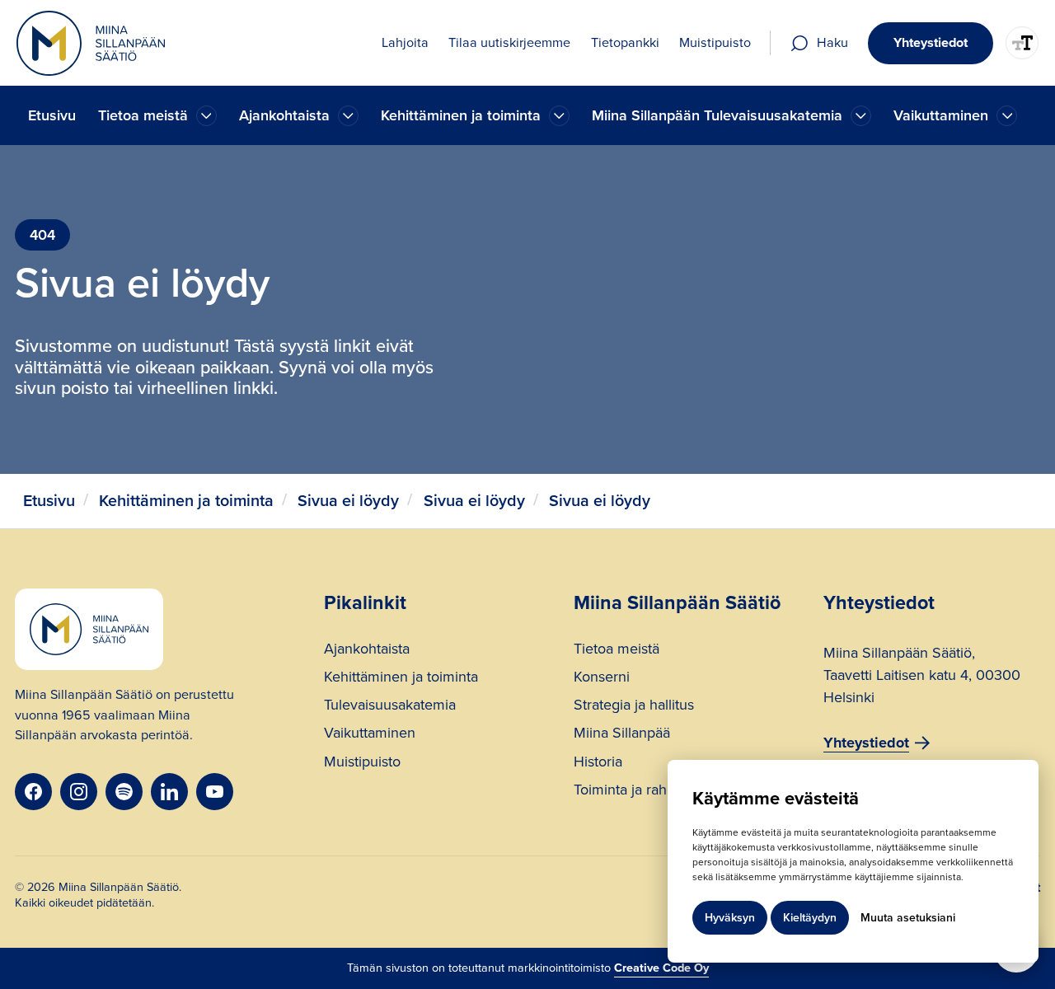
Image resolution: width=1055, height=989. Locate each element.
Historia (598, 763)
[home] (90, 43)
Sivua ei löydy (348, 501)
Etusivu (52, 115)
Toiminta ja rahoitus (635, 791)
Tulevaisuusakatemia (390, 706)
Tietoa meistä (616, 650)
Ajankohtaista (367, 650)
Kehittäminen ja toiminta (186, 501)
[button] (157, 115)
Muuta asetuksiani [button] (907, 917)
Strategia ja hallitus (634, 706)
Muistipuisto (362, 763)
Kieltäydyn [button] (810, 917)
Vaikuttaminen (369, 734)
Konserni (602, 678)
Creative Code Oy (661, 968)
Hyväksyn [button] (730, 917)
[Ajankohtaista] (206, 115)
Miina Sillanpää (622, 734)
